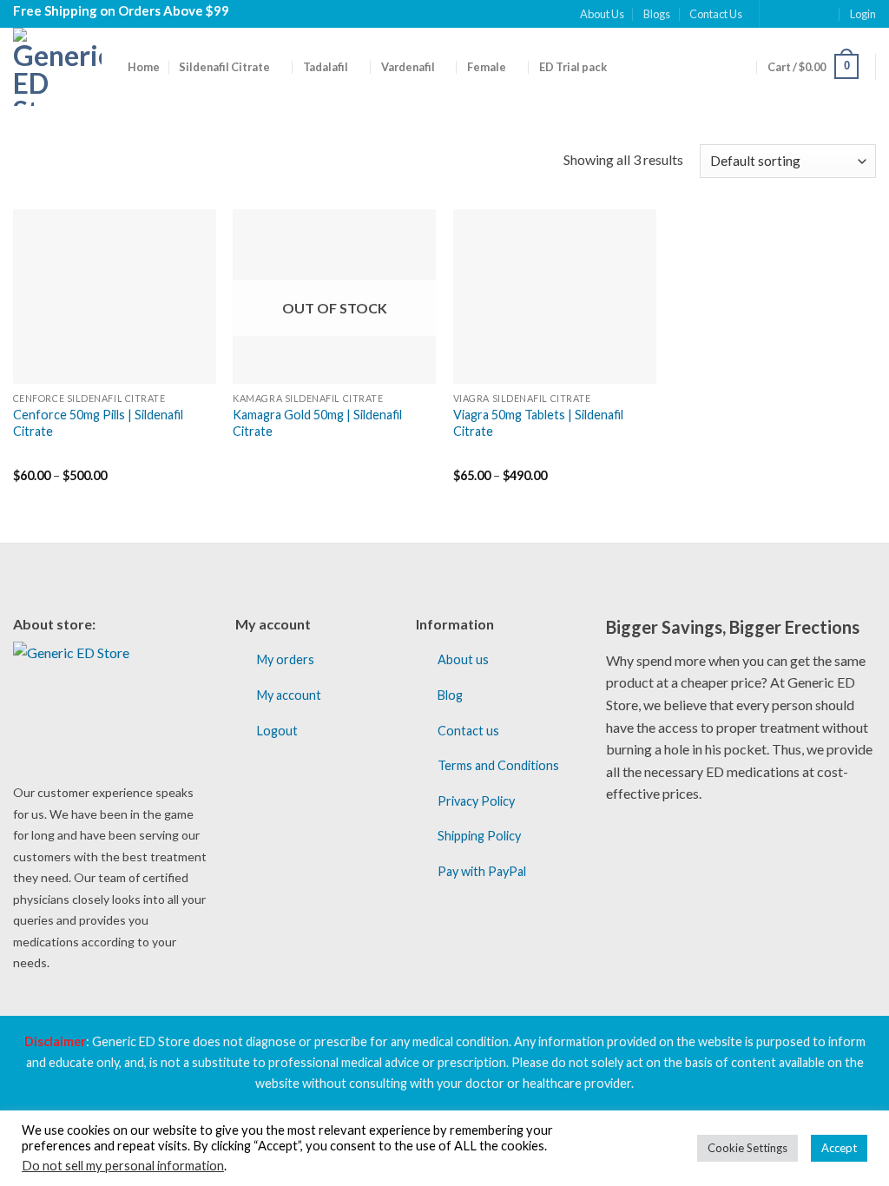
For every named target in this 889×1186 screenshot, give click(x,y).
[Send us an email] (825, 14)
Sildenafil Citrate (224, 67)
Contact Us (715, 14)
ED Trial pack (573, 67)
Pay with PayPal (482, 871)
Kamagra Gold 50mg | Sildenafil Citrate (317, 422)
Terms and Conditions (498, 765)
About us (463, 659)
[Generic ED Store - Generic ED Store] (57, 67)
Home (144, 67)
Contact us (468, 730)
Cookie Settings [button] (747, 1148)
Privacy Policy (476, 801)
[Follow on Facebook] (774, 14)
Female (486, 67)
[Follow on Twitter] (808, 14)
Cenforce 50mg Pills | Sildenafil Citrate (98, 422)
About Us (602, 14)
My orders (285, 659)
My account (289, 695)
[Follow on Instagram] (791, 14)
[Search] (740, 65)
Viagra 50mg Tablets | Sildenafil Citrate (538, 422)
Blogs (656, 14)
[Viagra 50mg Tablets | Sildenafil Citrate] (554, 296)
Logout (277, 730)
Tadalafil (325, 67)
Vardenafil (408, 67)
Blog (450, 695)
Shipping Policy (479, 835)
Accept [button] (839, 1148)
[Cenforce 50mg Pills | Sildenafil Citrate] (114, 296)
